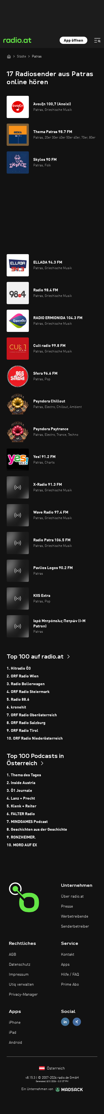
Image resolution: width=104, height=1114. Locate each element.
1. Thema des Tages (24, 775)
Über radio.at (72, 896)
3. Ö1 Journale (19, 791)
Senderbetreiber (75, 926)
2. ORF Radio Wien (23, 676)
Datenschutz (19, 965)
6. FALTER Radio (21, 814)
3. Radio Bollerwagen (26, 684)
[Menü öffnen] (97, 40)
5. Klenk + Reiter (21, 806)
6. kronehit (16, 707)
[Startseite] (9, 56)
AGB (12, 955)
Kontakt (67, 955)
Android (15, 1043)
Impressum (19, 975)
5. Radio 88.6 (18, 700)
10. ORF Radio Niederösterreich (35, 738)
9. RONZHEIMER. (21, 837)
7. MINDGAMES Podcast (27, 822)
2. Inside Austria (21, 783)
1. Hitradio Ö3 (19, 668)
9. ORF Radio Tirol (22, 731)
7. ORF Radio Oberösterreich (32, 715)
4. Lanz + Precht (21, 798)
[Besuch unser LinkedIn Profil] (65, 1022)
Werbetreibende (74, 916)
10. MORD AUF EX (22, 845)
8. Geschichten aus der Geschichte (37, 830)
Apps (65, 965)
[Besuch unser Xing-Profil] (77, 1022)
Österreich (55, 1068)
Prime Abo (70, 985)
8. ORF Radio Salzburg (26, 723)
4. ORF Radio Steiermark (28, 692)
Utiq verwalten (21, 985)
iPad (12, 1033)
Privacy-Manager (23, 995)
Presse (67, 906)
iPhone (15, 1023)
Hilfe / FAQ (70, 975)
